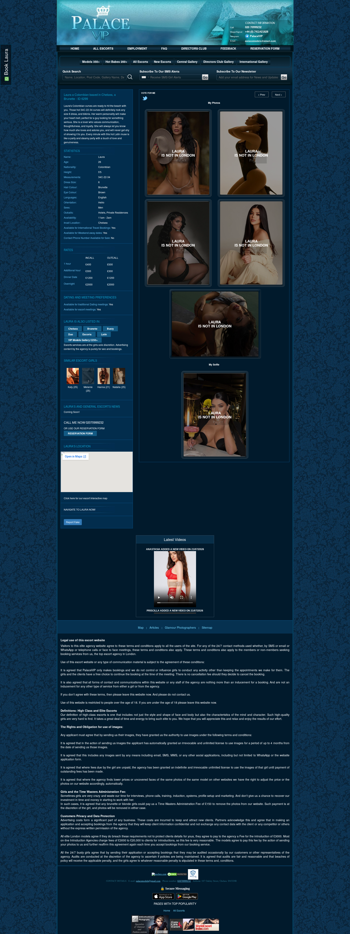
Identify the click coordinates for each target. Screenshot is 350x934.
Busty (110, 328)
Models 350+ (91, 62)
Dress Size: (70, 182)
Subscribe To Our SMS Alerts (159, 71)
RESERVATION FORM (265, 48)
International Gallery (254, 62)
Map (141, 627)
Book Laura (5, 63)
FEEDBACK (228, 48)
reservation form (80, 433)
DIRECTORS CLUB (194, 48)
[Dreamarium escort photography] (150, 924)
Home (167, 910)
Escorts (87, 334)
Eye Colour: (70, 192)
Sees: (67, 207)
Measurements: (72, 177)
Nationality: (70, 167)
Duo (70, 334)
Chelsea (73, 328)
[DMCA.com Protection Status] (177, 874)
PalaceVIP (256, 35)
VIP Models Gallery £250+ (83, 340)
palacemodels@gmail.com (260, 41)
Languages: (70, 197)
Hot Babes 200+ (116, 62)
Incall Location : (72, 222)
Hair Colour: (70, 187)
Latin (104, 334)
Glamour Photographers (180, 627)
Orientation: (70, 202)
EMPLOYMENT (137, 48)
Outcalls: (68, 212)
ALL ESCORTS (103, 48)
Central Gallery (187, 62)
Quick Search (72, 71)
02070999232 (184, 881)
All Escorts (140, 62)
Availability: (70, 217)
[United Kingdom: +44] (144, 77)
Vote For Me (148, 93)
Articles (154, 627)
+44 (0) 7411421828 (256, 31)
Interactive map (99, 498)
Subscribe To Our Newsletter (236, 71)
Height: (68, 172)
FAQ (164, 48)
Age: (66, 162)
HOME (75, 48)
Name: (67, 156)
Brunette (92, 328)
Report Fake (73, 522)
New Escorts (162, 62)
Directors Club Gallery (218, 62)
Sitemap (207, 627)
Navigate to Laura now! (79, 509)
